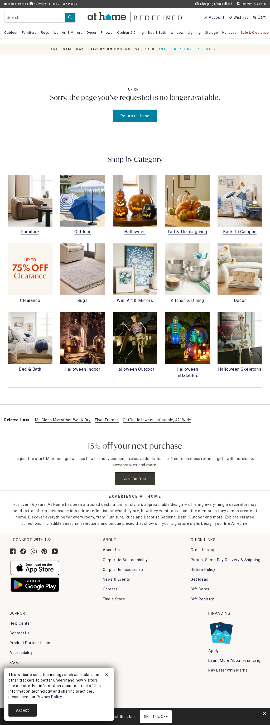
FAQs (14, 662)
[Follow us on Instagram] (33, 551)
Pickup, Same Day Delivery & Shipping (226, 560)
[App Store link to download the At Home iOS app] (35, 567)
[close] (106, 675)
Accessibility (21, 652)
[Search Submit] (70, 17)
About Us (111, 550)
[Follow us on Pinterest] (44, 551)
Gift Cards (200, 589)
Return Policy (203, 569)
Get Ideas (199, 579)
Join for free (135, 479)
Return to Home (135, 116)
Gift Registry (202, 599)
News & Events (116, 579)
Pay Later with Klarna (228, 670)
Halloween (40, 3)
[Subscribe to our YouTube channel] (55, 551)
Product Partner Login (29, 643)
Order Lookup (203, 550)
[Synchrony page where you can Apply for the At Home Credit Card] (220, 632)
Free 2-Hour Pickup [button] (64, 3)
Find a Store (114, 599)
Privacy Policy (49, 697)
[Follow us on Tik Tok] (23, 551)
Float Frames (107, 420)
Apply (213, 651)
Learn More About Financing (234, 660)
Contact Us (19, 633)
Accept (22, 710)
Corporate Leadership (123, 569)
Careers (110, 589)
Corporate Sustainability (125, 560)
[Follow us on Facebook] (12, 551)
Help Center (20, 623)
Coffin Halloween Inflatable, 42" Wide (157, 420)
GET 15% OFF (156, 716)
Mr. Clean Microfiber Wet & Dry (63, 420)
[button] (135, 16)
